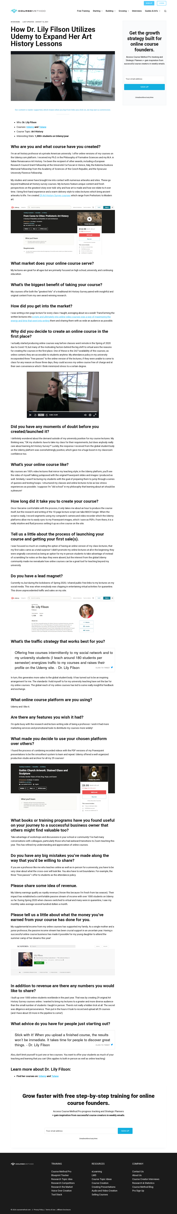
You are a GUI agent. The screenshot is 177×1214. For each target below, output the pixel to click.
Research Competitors (63, 1183)
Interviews (15, 22)
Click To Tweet (103, 668)
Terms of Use (50, 1210)
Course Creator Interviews (145, 1179)
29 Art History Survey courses (55, 195)
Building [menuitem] (109, 11)
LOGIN (161, 3)
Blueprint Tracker (60, 1175)
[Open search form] (165, 11)
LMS (94, 1175)
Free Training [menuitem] (83, 11)
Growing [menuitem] (123, 11)
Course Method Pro (61, 1171)
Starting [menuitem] (96, 11)
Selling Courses (100, 1194)
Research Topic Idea (61, 1179)
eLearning (97, 1171)
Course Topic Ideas (102, 1179)
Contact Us (138, 1171)
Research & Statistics (143, 1183)
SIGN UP (149, 3)
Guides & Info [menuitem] (151, 11)
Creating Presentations (103, 1187)
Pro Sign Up (138, 1190)
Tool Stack (56, 1194)
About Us (137, 1175)
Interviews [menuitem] (137, 11)
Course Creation (100, 1183)
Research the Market (62, 1187)
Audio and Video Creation (104, 1190)
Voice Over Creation (61, 1190)
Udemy (30, 127)
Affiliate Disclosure (64, 1210)
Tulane (42, 127)
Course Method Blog (142, 1187)
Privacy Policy (39, 1210)
